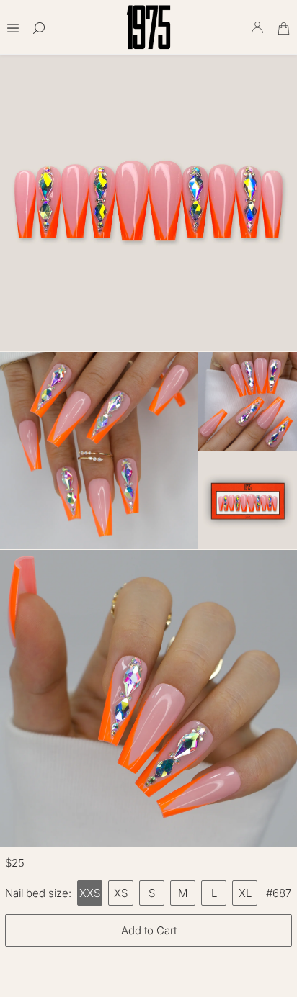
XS (121, 893)
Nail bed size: (38, 893)
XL (245, 893)
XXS (89, 893)
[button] (13, 23)
